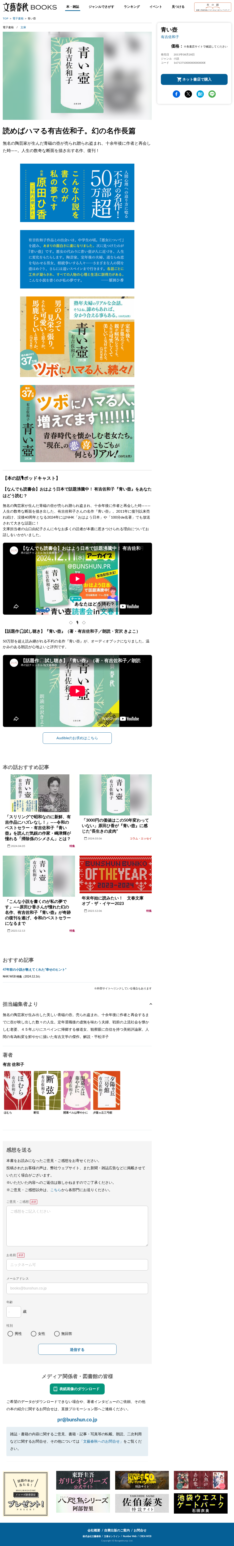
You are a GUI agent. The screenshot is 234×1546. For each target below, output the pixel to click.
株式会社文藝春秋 (92, 1536)
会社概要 (94, 1530)
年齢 (9, 1302)
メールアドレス (17, 1278)
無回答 (66, 1334)
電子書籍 (18, 18)
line (212, 94)
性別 (9, 1325)
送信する (77, 1350)
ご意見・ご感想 (17, 1201)
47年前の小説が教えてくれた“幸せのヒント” (34, 969)
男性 (18, 1334)
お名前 (11, 1255)
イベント (155, 6)
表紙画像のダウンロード (79, 1389)
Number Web (130, 1536)
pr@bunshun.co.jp (77, 1419)
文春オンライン (112, 1536)
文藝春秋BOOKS (30, 7)
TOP (5, 18)
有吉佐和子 (170, 37)
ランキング (132, 6)
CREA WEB (146, 1536)
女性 (41, 1334)
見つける (178, 6)
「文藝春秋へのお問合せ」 (101, 1441)
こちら (55, 1190)
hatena (200, 94)
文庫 (23, 27)
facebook (176, 94)
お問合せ (140, 1530)
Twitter (188, 94)
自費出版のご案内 (117, 1530)
